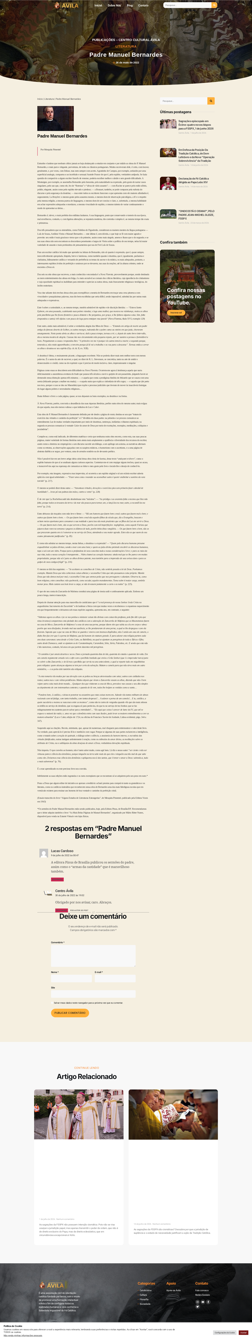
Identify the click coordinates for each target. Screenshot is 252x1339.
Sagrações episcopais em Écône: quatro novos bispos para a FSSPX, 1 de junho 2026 (196, 125)
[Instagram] (197, 1252)
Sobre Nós (114, 5)
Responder (57, 879)
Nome (55, 972)
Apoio (171, 1233)
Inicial (98, 5)
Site (53, 987)
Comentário (57, 942)
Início (40, 99)
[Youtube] (203, 1252)
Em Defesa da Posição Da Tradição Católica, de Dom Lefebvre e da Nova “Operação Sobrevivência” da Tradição (171, 1163)
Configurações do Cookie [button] (225, 1332)
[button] (126, 1202)
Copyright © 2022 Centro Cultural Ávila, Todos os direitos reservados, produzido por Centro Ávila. (73, 1281)
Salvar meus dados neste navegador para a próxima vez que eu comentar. (88, 1003)
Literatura (126, 46)
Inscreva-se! (176, 278)
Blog (129, 5)
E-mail (99, 972)
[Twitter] (197, 1256)
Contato (143, 5)
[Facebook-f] (208, 1252)
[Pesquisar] (214, 5)
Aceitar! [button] (243, 1332)
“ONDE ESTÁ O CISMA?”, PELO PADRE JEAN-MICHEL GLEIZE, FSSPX (196, 188)
